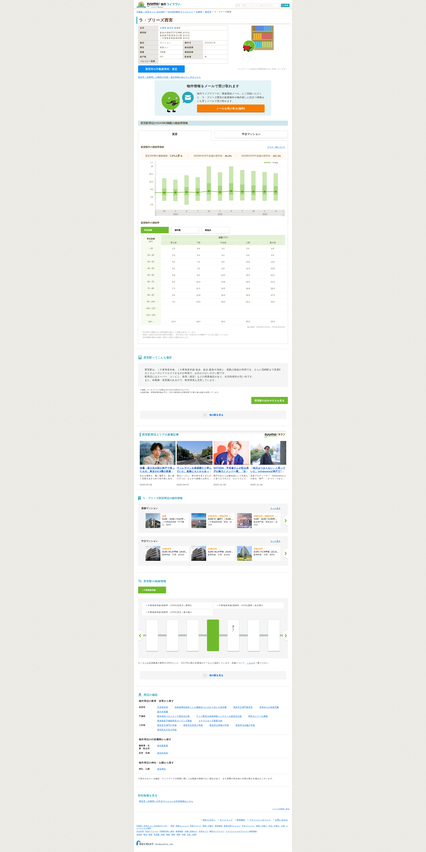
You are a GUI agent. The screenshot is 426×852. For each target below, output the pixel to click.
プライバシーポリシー (260, 820)
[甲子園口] (193, 635)
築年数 (178, 230)
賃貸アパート (195, 826)
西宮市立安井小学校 (193, 725)
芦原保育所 (162, 707)
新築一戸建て (261, 826)
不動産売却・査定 (167, 831)
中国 (183, 834)
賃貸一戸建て (208, 826)
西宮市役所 (162, 753)
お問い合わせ (281, 820)
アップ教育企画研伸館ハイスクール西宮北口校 (219, 716)
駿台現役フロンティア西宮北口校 (173, 716)
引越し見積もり (191, 831)
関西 (173, 834)
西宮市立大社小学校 (167, 730)
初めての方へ (209, 820)
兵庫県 (199, 12)
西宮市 (208, 12)
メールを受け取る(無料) (230, 108)
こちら (250, 663)
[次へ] (285, 521)
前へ (140, 636)
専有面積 (148, 230)
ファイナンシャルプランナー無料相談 (241, 831)
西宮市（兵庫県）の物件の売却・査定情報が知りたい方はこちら (169, 77)
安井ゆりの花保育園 (269, 707)
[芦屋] (253, 635)
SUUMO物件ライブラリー (180, 12)
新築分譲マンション (232, 826)
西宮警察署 (162, 746)
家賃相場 (218, 826)
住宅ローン (203, 831)
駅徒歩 (208, 230)
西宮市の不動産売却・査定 (161, 69)
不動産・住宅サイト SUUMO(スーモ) (151, 826)
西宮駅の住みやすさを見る (270, 400)
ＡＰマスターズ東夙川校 (210, 721)
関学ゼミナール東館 (258, 716)
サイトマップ (226, 820)
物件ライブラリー (217, 831)
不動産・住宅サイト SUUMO (150, 12)
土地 (283, 826)
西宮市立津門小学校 (167, 725)
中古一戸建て (274, 826)
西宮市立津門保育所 (243, 707)
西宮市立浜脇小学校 (245, 725)
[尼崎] (152, 635)
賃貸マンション (182, 826)
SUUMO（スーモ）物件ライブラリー (159, 5)
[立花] (172, 635)
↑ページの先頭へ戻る (281, 809)
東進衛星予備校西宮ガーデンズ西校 (174, 721)
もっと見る (275, 508)
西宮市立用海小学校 (219, 725)
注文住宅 (140, 831)
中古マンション (248, 826)
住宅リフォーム (151, 831)
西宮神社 (161, 769)
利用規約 (241, 820)
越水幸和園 (162, 712)
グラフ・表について (276, 147)
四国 (178, 834)
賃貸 (172, 826)
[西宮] (213, 635)
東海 (168, 834)
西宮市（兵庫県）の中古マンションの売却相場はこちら (166, 801)
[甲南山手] (274, 635)
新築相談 (179, 831)
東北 (145, 834)
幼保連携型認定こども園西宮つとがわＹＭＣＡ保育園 (201, 707)
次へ (285, 636)
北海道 (139, 834)
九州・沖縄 (191, 834)
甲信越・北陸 (159, 834)
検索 (286, 5)
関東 (150, 834)
